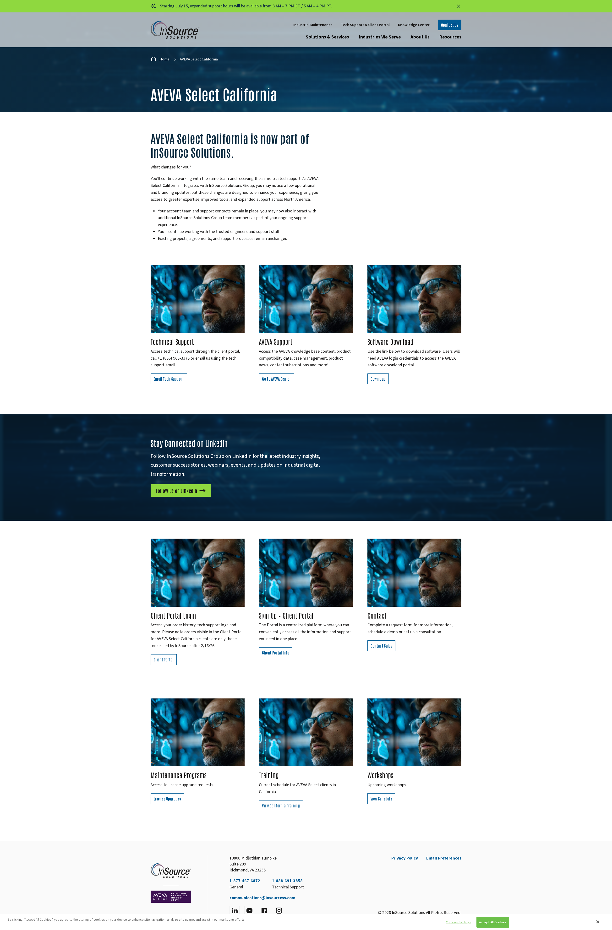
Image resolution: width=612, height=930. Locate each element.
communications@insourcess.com (262, 898)
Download (378, 378)
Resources (450, 37)
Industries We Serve (380, 37)
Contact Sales (381, 645)
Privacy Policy (404, 858)
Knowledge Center (414, 24)
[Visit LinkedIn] (235, 911)
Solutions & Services (327, 37)
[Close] (597, 922)
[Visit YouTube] (249, 911)
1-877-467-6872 (245, 881)
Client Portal (164, 659)
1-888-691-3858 (287, 881)
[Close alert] (458, 6)
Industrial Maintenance (313, 24)
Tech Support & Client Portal (365, 24)
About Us (420, 37)
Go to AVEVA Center (276, 378)
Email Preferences (443, 858)
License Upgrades (167, 798)
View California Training (281, 805)
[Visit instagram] (279, 911)
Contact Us (449, 24)
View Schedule (381, 798)
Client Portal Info (275, 652)
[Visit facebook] (264, 911)
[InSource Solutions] (175, 30)
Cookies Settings (458, 922)
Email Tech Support (169, 378)
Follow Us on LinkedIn (176, 490)
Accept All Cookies (493, 922)
